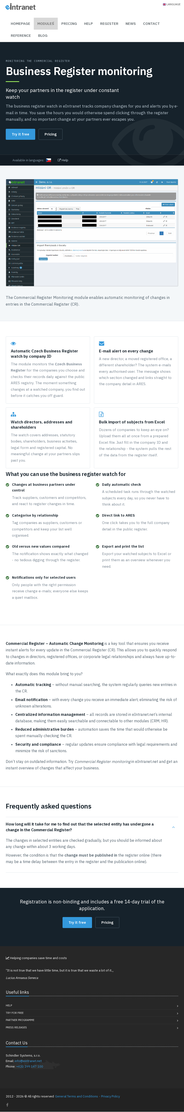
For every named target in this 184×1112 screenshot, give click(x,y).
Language (173, 4)
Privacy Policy (110, 1096)
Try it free (20, 134)
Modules (45, 23)
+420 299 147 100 (29, 1066)
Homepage (20, 23)
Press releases (16, 1027)
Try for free (14, 1013)
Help (88, 23)
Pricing (69, 23)
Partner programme (20, 1020)
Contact (151, 23)
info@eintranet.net (28, 1061)
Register (109, 23)
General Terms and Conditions (76, 1096)
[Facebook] (7, 1104)
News (131, 23)
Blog (42, 35)
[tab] (92, 827)
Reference (21, 35)
